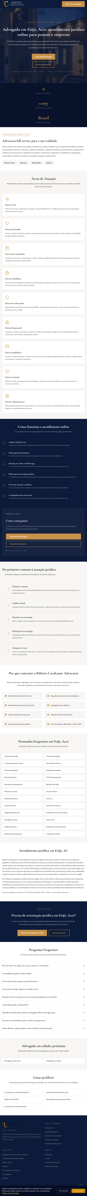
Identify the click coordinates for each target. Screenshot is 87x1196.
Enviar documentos (43, 64)
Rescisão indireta (10, 777)
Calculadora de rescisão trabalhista (16, 1092)
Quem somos (6, 1162)
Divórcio (49, 799)
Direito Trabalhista (51, 1140)
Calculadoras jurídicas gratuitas (15, 1106)
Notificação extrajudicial (13, 834)
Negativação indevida (11, 813)
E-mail (47, 1158)
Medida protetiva (10, 827)
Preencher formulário (18, 544)
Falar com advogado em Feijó (32, 933)
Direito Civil (49, 1128)
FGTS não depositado (53, 777)
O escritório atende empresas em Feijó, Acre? (20, 989)
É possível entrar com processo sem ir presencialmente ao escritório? (29, 997)
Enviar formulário (59, 933)
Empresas (23, 163)
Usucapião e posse (10, 820)
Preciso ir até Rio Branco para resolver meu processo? (23, 1020)
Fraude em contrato (53, 834)
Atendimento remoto (52, 1162)
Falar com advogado (73, 4)
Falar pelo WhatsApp (43, 57)
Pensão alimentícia (11, 799)
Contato (5, 1178)
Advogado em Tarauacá (12, 1061)
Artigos (4, 1166)
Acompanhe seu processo (11, 1170)
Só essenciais (63, 1191)
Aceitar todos (78, 1191)
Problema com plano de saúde (56, 813)
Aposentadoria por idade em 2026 (58, 1099)
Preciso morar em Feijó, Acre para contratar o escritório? (25, 965)
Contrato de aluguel (53, 756)
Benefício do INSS (52, 784)
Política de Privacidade (10, 1193)
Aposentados (36, 163)
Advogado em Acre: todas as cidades (15, 1155)
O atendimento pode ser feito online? (17, 973)
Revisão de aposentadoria (13, 784)
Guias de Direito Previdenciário (57, 1092)
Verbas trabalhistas (11, 770)
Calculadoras (7, 1174)
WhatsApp (49, 1155)
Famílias (49, 163)
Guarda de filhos (10, 806)
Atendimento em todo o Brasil (12, 1158)
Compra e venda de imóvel (13, 763)
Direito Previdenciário (53, 1144)
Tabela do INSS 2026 (11, 1099)
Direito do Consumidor (53, 1136)
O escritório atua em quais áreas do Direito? (20, 981)
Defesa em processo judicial (56, 827)
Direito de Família (51, 1132)
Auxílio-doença (51, 791)
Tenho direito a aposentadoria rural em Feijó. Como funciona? (27, 1028)
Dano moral (50, 820)
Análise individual (51, 1166)
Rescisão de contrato (53, 763)
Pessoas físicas (9, 163)
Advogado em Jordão (53, 1061)
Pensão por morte (10, 791)
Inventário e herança (53, 806)
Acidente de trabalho (53, 770)
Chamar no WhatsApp (18, 537)
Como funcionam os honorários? (15, 1004)
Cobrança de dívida (11, 756)
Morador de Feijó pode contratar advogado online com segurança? (28, 1012)
